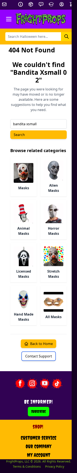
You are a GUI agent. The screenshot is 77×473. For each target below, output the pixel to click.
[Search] (66, 36)
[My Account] (61, 4)
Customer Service (38, 438)
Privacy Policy (54, 466)
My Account (38, 455)
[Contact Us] (41, 4)
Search (19, 134)
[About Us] (20, 4)
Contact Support (38, 356)
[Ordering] (30, 4)
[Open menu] (8, 19)
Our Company (38, 446)
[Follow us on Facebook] (20, 383)
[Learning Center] (51, 4)
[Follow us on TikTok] (57, 383)
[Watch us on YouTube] (44, 383)
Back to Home (41, 343)
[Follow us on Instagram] (32, 383)
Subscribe (38, 411)
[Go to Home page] (41, 19)
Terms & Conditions (27, 466)
